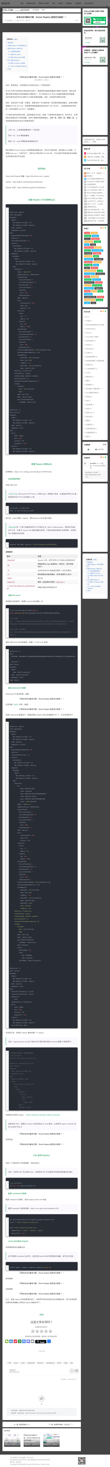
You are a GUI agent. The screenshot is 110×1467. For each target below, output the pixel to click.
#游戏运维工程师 (90, 271)
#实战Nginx (88, 259)
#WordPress (100, 274)
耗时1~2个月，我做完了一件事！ (98, 173)
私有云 (89, 408)
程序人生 (90, 412)
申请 (104, 444)
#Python (94, 268)
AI (87, 317)
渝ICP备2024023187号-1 (19, 1460)
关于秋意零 (14, 1457)
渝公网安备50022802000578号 (39, 1460)
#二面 (94, 291)
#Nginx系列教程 (97, 250)
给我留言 (90, 176)
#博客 (96, 265)
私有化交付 (40, 1363)
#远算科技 (88, 294)
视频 (88, 420)
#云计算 (94, 233)
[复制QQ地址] (72, 1371)
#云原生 (87, 236)
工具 (88, 373)
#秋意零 (98, 248)
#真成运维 (95, 239)
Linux (88, 333)
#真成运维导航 (89, 300)
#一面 (100, 271)
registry (16, 1363)
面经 (88, 436)
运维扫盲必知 (91, 428)
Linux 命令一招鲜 (92, 337)
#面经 (96, 256)
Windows (90, 349)
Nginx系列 (90, 341)
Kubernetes (91, 329)
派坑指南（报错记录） (94, 389)
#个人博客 (88, 265)
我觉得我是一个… (25, 1424)
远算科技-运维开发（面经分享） (98, 215)
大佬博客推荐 (91, 184)
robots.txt (29, 1457)
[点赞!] (41, 1398)
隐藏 (15, 39)
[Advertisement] (54, 27)
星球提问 (89, 385)
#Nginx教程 (98, 259)
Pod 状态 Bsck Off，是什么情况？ (98, 160)
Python (89, 345)
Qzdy (48, 1464)
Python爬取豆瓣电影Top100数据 (98, 179)
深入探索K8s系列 (92, 393)
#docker (87, 280)
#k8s (86, 245)
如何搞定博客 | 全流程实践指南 (97, 361)
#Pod (93, 303)
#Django (98, 282)
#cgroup (99, 300)
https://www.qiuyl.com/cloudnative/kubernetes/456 (40, 1413)
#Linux (87, 239)
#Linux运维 (88, 242)
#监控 (87, 268)
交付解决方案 (30, 1363)
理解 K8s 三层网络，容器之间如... (98, 157)
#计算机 (97, 242)
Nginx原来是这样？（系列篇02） (98, 209)
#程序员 (95, 236)
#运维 (87, 233)
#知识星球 (95, 277)
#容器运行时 (89, 288)
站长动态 (89, 416)
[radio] (33, 1331)
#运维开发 (97, 262)
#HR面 (87, 291)
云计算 (22, 1363)
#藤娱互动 (99, 288)
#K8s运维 (88, 253)
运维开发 (90, 424)
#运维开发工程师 (90, 297)
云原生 (89, 353)
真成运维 (22, 1464)
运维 (71, 1363)
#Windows (96, 280)
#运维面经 (97, 253)
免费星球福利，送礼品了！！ (63, 1424)
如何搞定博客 (91, 357)
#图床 (87, 303)
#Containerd (97, 285)
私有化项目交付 (50, 1363)
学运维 (89, 365)
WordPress (36, 1464)
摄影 (88, 381)
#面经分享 (88, 262)
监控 (88, 400)
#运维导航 (88, 256)
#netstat (87, 285)
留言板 (89, 396)
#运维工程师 (89, 248)
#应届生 (100, 297)
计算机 (65, 1363)
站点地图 (22, 1457)
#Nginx (87, 250)
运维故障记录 (91, 432)
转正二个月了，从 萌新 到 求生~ (98, 204)
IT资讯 (89, 321)
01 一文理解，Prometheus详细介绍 (98, 465)
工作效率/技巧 (91, 369)
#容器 (93, 245)
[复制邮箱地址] (76, 1371)
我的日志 (90, 377)
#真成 (87, 277)
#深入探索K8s (89, 274)
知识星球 (90, 404)
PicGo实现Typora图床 (94, 198)
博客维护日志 (91, 207)
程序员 (59, 1363)
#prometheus (89, 282)
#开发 (100, 291)
